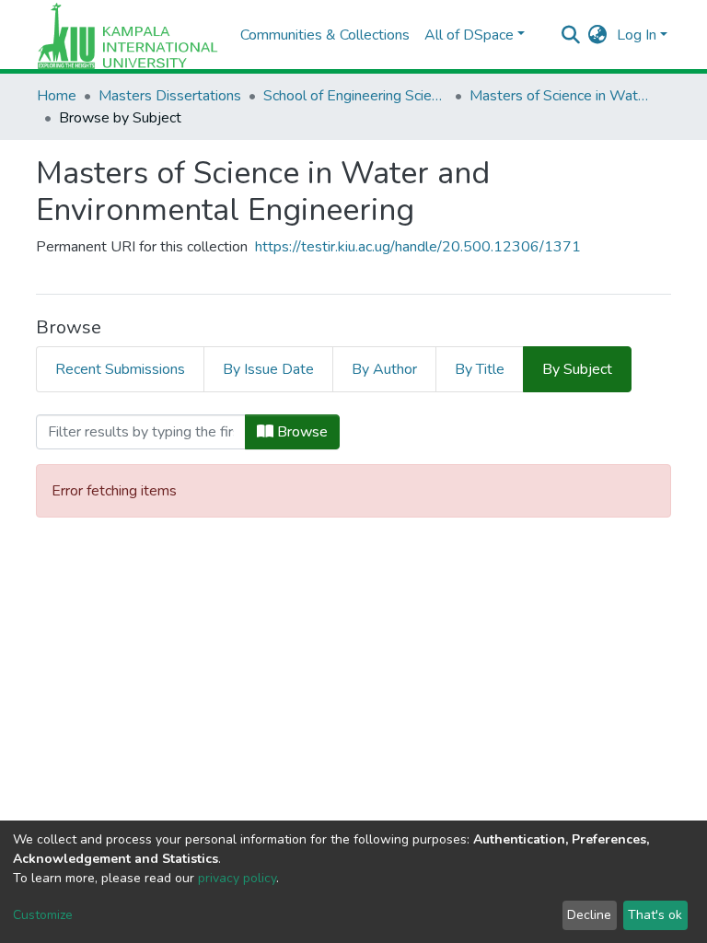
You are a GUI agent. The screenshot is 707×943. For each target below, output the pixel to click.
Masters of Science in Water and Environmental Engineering (561, 96)
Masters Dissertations (170, 96)
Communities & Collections (325, 35)
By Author (384, 369)
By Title (479, 369)
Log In (636, 35)
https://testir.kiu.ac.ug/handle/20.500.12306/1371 (418, 247)
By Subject (577, 369)
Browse (300, 432)
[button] (598, 35)
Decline (589, 915)
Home (56, 96)
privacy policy (237, 878)
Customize (43, 915)
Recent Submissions (120, 369)
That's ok (655, 915)
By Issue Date (268, 369)
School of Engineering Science (355, 96)
